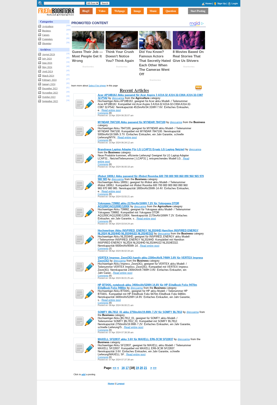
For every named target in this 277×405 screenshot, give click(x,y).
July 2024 (47, 58)
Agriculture (47, 26)
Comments (103, 113)
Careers (46, 34)
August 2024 (48, 54)
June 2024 (47, 62)
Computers (47, 39)
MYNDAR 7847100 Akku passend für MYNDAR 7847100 (131, 122)
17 (127, 368)
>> (155, 368)
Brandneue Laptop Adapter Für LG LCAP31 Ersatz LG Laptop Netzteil (141, 149)
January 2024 (48, 84)
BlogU (86, 11)
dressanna (118, 98)
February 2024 (49, 79)
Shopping (47, 43)
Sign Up (221, 3)
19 (137, 368)
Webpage (119, 11)
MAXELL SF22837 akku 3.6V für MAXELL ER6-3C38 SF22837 (135, 339)
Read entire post (111, 110)
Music (153, 11)
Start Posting (198, 11)
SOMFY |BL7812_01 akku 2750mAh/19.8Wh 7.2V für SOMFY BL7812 (140, 312)
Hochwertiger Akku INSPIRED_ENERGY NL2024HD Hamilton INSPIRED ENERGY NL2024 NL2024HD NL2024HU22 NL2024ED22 (148, 232)
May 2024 (47, 67)
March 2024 (48, 75)
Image (137, 11)
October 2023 (49, 96)
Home (208, 3)
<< (114, 368)
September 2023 (50, 101)
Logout (121, 383)
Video (102, 11)
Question (171, 11)
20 (141, 368)
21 (145, 368)
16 (123, 368)
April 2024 (47, 71)
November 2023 (50, 92)
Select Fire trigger (97, 85)
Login (235, 3)
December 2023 (50, 88)
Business (46, 30)
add (84, 374)
